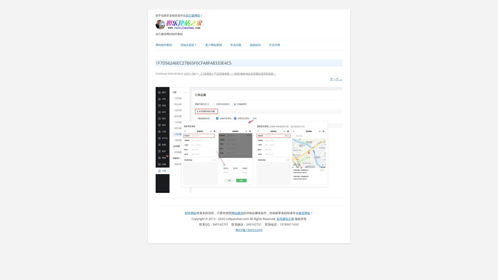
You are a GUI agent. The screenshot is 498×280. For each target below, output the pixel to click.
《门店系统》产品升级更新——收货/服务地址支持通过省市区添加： (237, 73)
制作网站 (190, 213)
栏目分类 (274, 45)
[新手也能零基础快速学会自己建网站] (184, 28)
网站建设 (237, 213)
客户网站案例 (213, 45)
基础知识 (255, 45)
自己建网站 (193, 15)
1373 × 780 (190, 73)
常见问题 (235, 45)
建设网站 (304, 213)
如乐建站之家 (285, 219)
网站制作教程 (164, 45)
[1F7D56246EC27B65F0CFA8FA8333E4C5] (249, 140)
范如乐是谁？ (189, 45)
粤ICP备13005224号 (249, 230)
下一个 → (336, 79)
